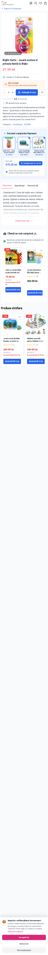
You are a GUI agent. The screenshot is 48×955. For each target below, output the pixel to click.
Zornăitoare (17, 124)
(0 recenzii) (22, 99)
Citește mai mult (22, 221)
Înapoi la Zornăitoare (12, 9)
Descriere (7, 185)
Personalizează (24, 950)
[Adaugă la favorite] (42, 92)
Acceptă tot (24, 937)
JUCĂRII (27, 124)
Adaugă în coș (29, 92)
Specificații (20, 186)
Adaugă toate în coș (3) (32, 163)
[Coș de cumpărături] (45, 3)
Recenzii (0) (33, 186)
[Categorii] (31, 3)
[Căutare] (35, 3)
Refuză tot (24, 944)
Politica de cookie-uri (15, 931)
